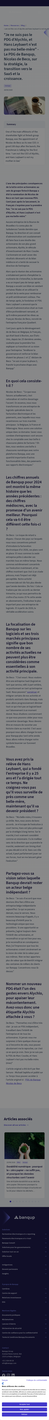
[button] (5, 1380)
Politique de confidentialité (37, 1380)
